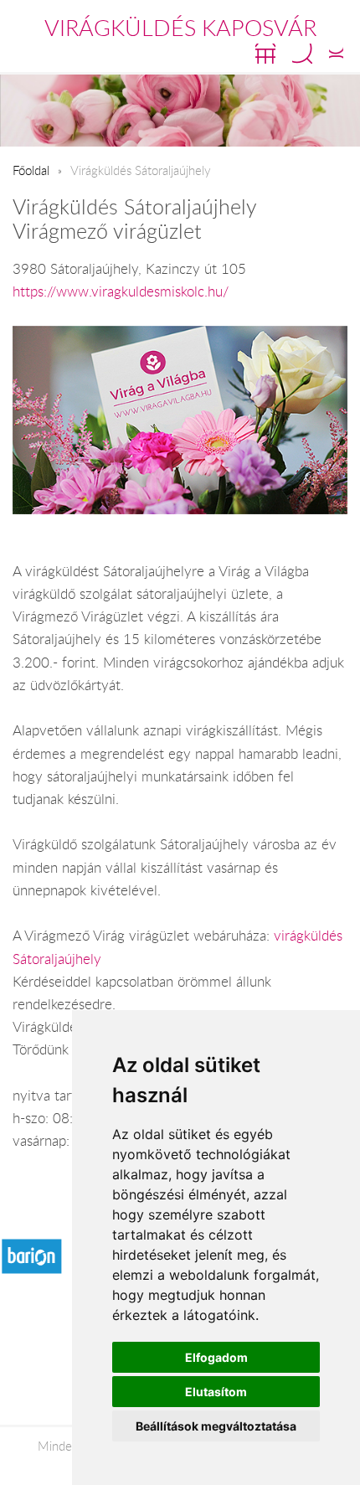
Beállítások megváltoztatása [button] (216, 1426)
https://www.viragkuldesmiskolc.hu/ (121, 291)
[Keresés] (302, 54)
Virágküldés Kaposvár (180, 28)
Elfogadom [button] (216, 1357)
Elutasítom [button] (216, 1391)
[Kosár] (265, 54)
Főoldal (31, 170)
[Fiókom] (336, 54)
